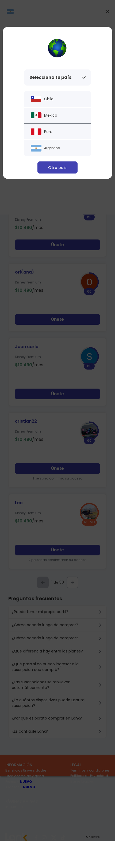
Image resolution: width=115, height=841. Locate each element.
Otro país (57, 167)
